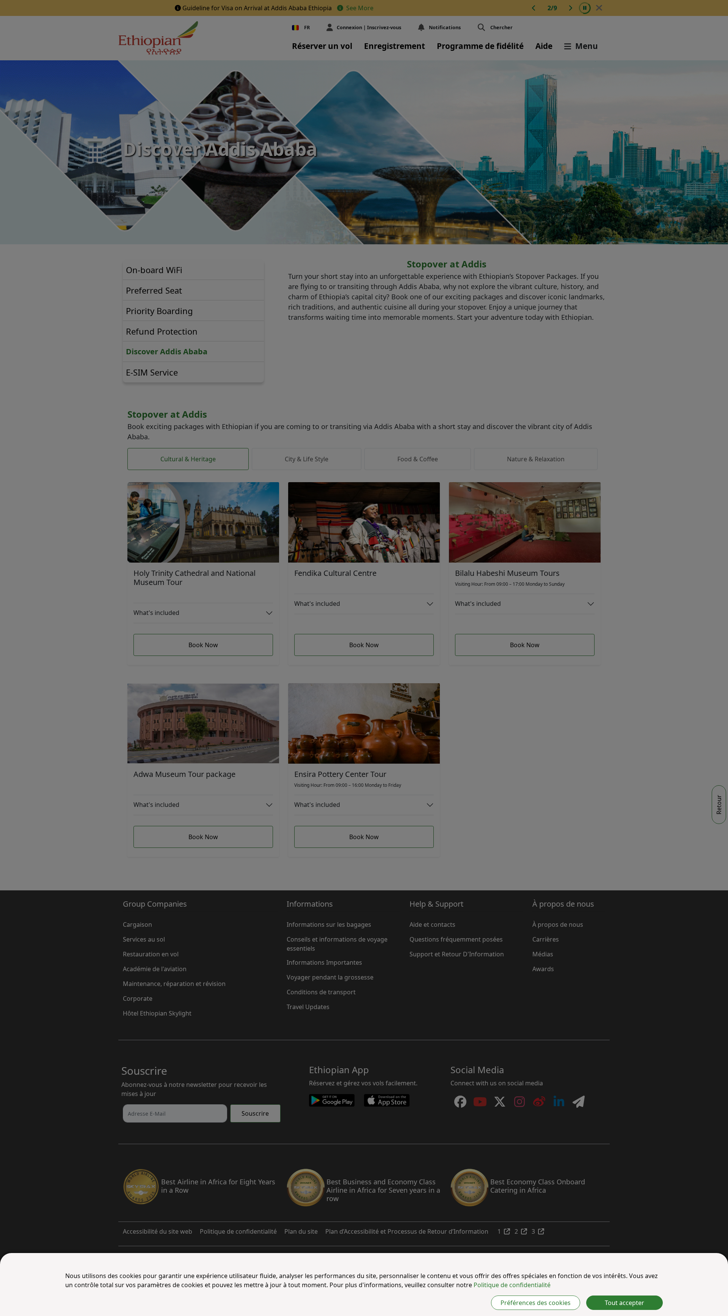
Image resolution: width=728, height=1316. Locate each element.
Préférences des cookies (535, 1303)
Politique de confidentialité (512, 1285)
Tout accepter (624, 1303)
